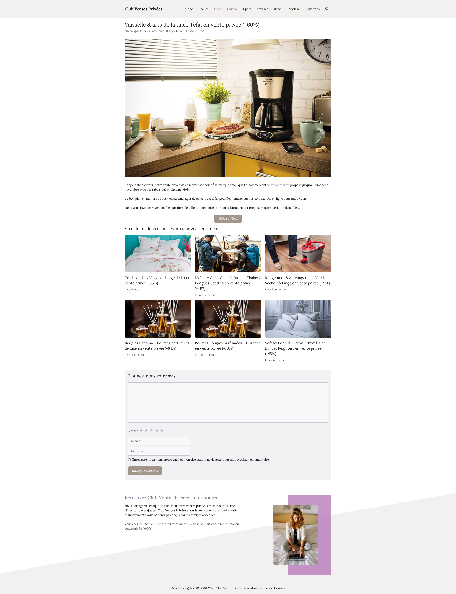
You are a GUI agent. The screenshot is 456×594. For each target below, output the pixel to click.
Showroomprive (278, 185)
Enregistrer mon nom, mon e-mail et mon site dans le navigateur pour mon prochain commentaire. (201, 459)
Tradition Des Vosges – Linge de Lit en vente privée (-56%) (157, 280)
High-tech (312, 9)
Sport (247, 9)
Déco (217, 9)
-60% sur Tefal (228, 219)
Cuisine (232, 9)
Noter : (133, 431)
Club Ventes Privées (143, 8)
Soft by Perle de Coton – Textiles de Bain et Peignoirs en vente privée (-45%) (295, 348)
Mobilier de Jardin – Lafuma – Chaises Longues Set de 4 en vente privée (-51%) (227, 283)
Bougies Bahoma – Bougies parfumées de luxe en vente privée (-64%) (157, 346)
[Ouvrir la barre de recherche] (327, 9)
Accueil (149, 524)
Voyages (262, 9)
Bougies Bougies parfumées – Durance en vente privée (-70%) (228, 346)
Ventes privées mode (172, 524)
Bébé (277, 9)
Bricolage (293, 9)
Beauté (203, 9)
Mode (189, 9)
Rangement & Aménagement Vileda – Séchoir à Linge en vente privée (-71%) (297, 280)
